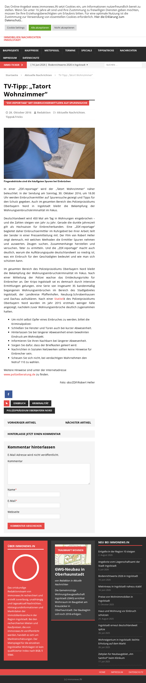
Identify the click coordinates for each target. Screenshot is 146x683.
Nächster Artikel (78, 422)
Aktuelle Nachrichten (71, 112)
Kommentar (15, 461)
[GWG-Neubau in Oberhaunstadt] (73, 563)
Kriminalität (40, 403)
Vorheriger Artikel (22, 422)
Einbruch (19, 403)
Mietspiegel (51, 50)
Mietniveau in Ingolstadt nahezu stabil (119, 586)
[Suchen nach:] (123, 65)
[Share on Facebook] (8, 397)
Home (102, 672)
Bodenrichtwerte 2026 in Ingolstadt (118, 576)
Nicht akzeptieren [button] (64, 27)
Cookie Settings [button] (16, 27)
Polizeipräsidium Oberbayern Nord (29, 410)
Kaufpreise (32, 50)
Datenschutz (31, 57)
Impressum (10, 57)
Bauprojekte (11, 50)
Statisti (59, 299)
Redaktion (44, 112)
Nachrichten (128, 50)
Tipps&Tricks (106, 50)
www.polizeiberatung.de (19, 374)
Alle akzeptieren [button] (40, 27)
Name (11, 489)
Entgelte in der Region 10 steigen (116, 551)
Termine (70, 50)
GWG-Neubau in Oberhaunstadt (70, 572)
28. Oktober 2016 (20, 112)
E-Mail (12, 501)
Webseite (13, 512)
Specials (86, 50)
